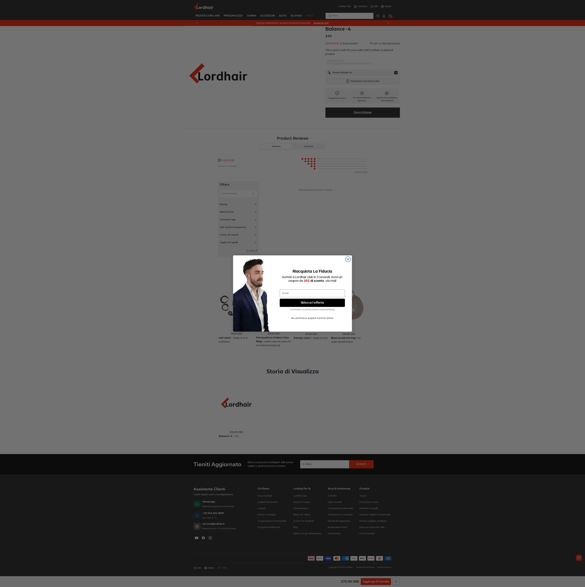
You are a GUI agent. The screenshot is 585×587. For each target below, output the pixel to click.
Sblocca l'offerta (312, 302)
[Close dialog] (348, 259)
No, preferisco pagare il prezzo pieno (312, 318)
